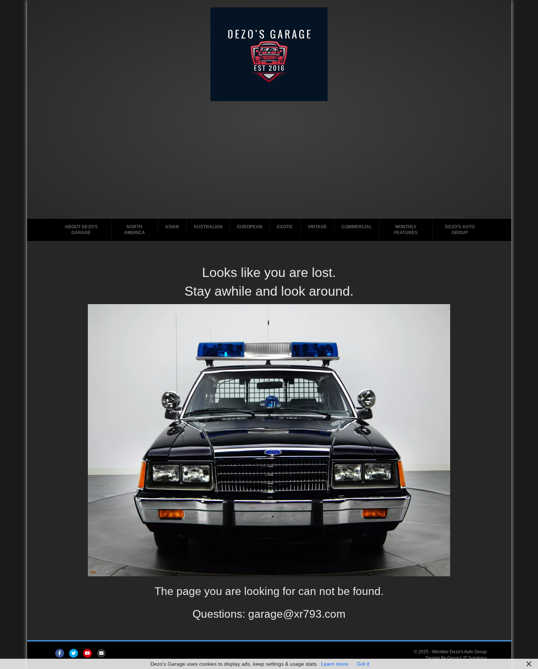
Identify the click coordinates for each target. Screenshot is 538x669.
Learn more (334, 664)
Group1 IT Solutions (467, 658)
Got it (363, 664)
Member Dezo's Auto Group (459, 651)
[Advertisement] (269, 156)
